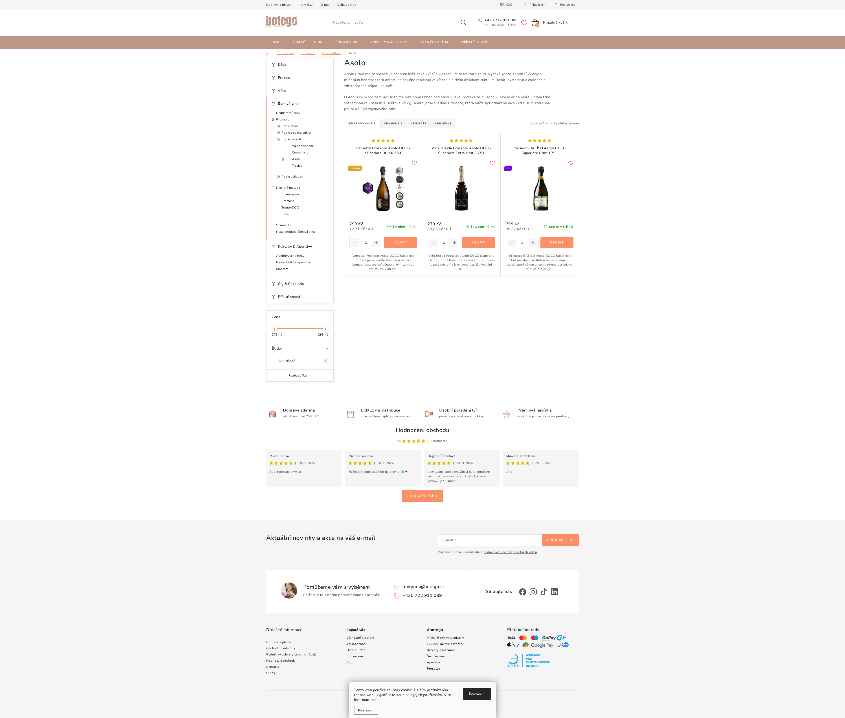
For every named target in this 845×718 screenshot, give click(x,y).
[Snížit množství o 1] (355, 243)
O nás (325, 5)
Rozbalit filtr (297, 375)
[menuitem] (277, 42)
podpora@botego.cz (423, 587)
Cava (284, 214)
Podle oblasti (291, 139)
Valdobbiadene (303, 146)
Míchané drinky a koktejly (445, 638)
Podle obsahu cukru (296, 133)
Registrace (567, 5)
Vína (282, 90)
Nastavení (366, 710)
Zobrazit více (423, 496)
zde (374, 699)
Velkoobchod (346, 5)
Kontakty (306, 5)
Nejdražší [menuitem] (419, 123)
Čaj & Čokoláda (291, 283)
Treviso (297, 166)
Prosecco (282, 119)
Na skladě (302, 360)
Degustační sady (288, 113)
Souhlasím (476, 693)
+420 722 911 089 (501, 20)
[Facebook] (522, 591)
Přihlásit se (560, 540)
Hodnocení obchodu (423, 430)
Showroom (355, 656)
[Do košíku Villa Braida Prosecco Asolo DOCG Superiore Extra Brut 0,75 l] (478, 242)
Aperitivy (433, 662)
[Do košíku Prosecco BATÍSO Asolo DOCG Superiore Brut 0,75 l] (556, 242)
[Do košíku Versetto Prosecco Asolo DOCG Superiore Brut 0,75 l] (400, 242)
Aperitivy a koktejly (290, 256)
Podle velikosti (292, 177)
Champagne (290, 194)
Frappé (284, 77)
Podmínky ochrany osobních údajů (291, 654)
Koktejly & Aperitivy (295, 246)
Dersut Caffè (356, 650)
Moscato (282, 269)
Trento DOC (290, 207)
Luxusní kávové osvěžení (445, 644)
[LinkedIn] (554, 591)
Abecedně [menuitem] (443, 123)
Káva (282, 64)
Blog (350, 662)
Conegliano (300, 152)
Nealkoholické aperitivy (293, 262)
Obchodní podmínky (281, 648)
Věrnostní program (360, 638)
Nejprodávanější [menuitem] (362, 123)
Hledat (463, 22)
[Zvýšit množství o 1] (376, 243)
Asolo (296, 159)
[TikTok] (543, 591)
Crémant (287, 201)
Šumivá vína (288, 103)
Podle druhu (290, 126)
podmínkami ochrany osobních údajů (510, 552)
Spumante (283, 225)
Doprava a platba (278, 5)
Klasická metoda (288, 188)
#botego (435, 630)
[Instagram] (533, 591)
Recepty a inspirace (441, 650)
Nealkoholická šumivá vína (295, 232)
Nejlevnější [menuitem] (394, 123)
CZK (509, 5)
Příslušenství (289, 296)
